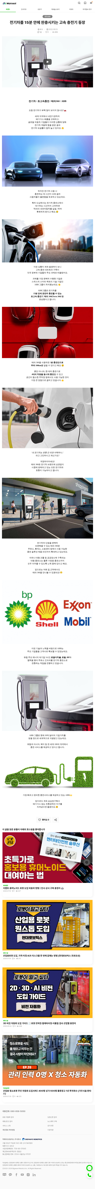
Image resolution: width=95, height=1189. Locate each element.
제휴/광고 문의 (7, 1121)
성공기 (40, 9)
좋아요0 (45, 820)
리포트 (71, 9)
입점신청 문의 (52, 1117)
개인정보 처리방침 (8, 1130)
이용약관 (50, 1130)
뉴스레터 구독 (52, 1121)
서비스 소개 (6, 1126)
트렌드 (8, 9)
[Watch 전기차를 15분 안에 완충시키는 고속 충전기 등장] (47, 62)
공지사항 (50, 1126)
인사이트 (23, 9)
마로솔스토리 (55, 9)
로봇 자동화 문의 (8, 1117)
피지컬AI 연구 (87, 9)
